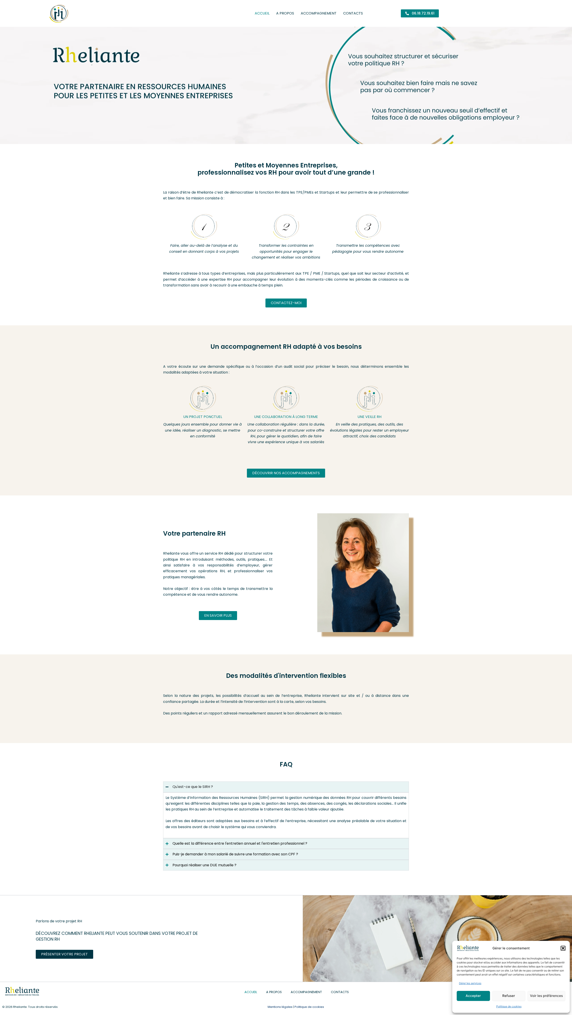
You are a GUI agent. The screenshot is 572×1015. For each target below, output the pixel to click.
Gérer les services (470, 983)
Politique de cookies (509, 1006)
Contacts (353, 13)
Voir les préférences (546, 996)
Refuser (508, 996)
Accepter (473, 996)
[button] (563, 948)
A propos (285, 13)
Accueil (262, 13)
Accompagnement (318, 13)
